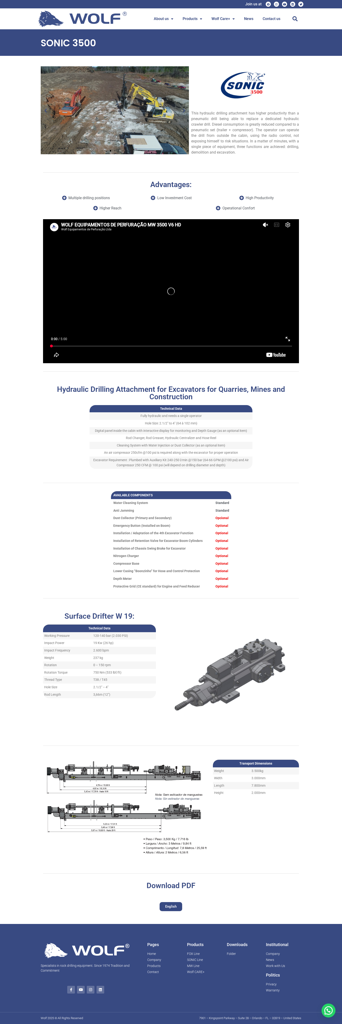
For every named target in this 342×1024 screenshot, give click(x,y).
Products (190, 19)
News (248, 19)
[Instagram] (276, 4)
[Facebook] (268, 4)
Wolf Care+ (220, 19)
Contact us (271, 19)
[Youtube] (284, 4)
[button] (295, 19)
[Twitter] (300, 4)
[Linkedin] (292, 4)
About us (161, 19)
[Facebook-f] (71, 990)
